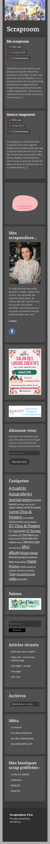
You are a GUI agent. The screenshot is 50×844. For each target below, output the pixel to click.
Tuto (12, 574)
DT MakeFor (13, 535)
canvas (19, 507)
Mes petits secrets (15, 548)
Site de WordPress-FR (21, 743)
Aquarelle (17, 494)
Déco (37, 535)
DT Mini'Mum (26, 535)
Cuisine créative (29, 522)
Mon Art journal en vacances (23, 557)
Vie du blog (22, 579)
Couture (13, 521)
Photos (14, 566)
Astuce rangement (21, 114)
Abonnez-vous (19, 461)
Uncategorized (25, 574)
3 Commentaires (20, 131)
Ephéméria (16, 780)
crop (20, 521)
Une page (16, 671)
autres (37, 500)
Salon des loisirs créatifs (23, 651)
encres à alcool (15, 538)
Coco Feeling (28, 517)
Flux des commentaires (22, 738)
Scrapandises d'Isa (21, 814)
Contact (13, 320)
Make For (15, 790)
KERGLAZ (15, 785)
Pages (31, 561)
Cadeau (12, 507)
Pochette (22, 566)
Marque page (32, 542)
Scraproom (30, 570)
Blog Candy (21, 504)
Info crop (15, 676)
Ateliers (27, 500)
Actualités (17, 488)
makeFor (20, 542)
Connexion (16, 727)
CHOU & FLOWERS (20, 774)
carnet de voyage (32, 507)
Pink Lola (16, 46)
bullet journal (30, 504)
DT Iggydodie (17, 531)
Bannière (13, 504)
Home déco (27, 538)
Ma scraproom (18, 41)
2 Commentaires (20, 58)
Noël (11, 561)
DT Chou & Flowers (24, 525)
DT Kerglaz (33, 531)
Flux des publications (21, 732)
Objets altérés (20, 562)
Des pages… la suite (21, 665)
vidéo (13, 578)
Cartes (14, 511)
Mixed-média (29, 553)
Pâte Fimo (21, 570)
